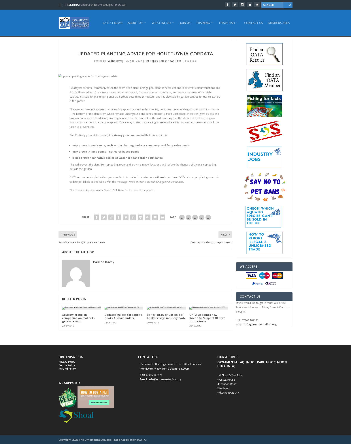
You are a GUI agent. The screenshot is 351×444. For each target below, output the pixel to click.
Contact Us (253, 23)
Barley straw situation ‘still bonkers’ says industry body (166, 316)
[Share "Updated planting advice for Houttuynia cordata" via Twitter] (103, 217)
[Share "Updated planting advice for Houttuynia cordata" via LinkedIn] (133, 217)
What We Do (161, 23)
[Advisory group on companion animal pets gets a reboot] (81, 308)
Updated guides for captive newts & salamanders (123, 316)
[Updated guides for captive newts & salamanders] (124, 308)
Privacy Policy (67, 362)
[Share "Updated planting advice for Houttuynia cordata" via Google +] (111, 217)
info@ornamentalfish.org (260, 324)
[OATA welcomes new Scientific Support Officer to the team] (208, 308)
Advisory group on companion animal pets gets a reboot (78, 318)
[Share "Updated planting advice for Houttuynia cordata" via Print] (162, 217)
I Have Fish (227, 23)
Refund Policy (67, 368)
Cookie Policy (66, 365)
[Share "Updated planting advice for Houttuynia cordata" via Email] (155, 217)
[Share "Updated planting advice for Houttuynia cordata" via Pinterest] (125, 217)
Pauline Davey (115, 60)
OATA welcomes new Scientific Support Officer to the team (207, 318)
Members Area (279, 23)
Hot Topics (151, 60)
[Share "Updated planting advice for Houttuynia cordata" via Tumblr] (118, 217)
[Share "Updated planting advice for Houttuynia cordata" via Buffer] (140, 217)
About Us (135, 23)
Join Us (185, 23)
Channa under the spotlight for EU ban (103, 4)
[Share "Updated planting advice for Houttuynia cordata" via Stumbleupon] (147, 217)
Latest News (112, 23)
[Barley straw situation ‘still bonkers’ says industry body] (166, 308)
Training (203, 23)
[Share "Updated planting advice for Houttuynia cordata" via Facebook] (96, 217)
